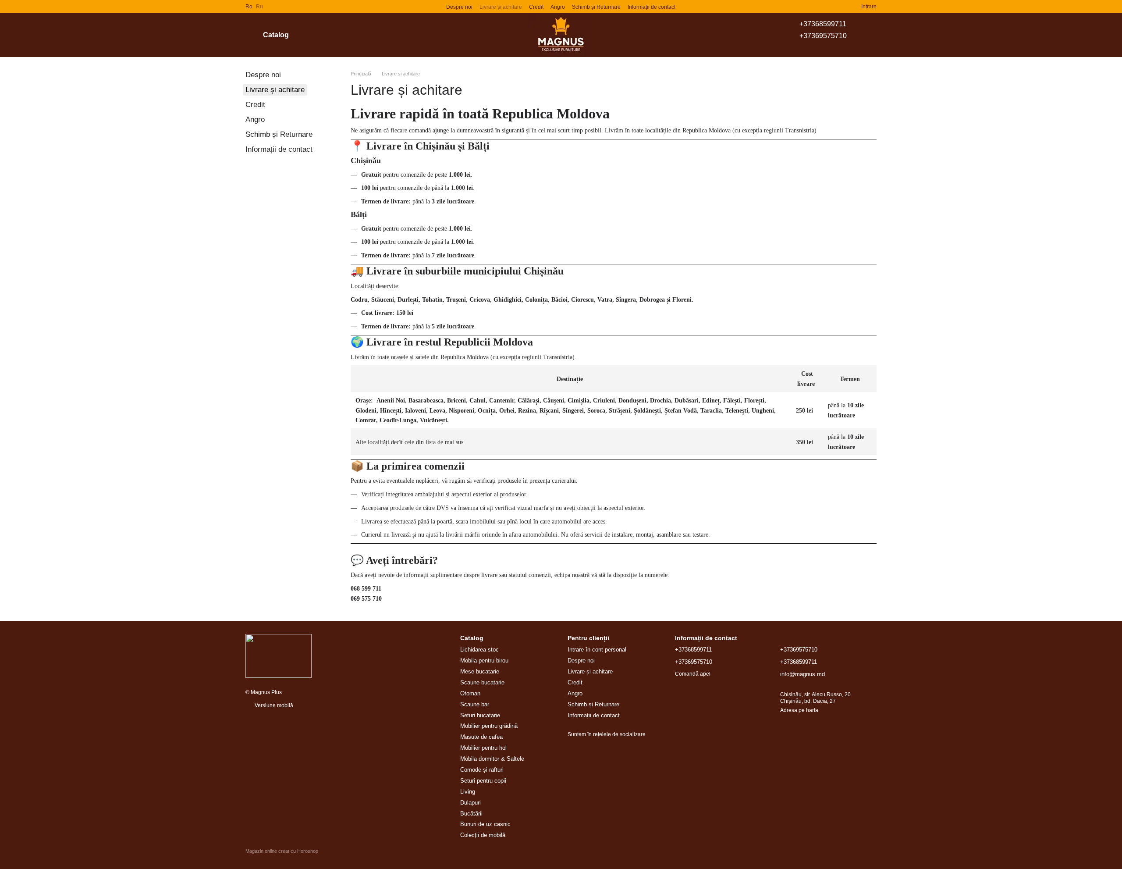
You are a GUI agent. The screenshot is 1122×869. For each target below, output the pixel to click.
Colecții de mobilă (482, 835)
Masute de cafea (481, 737)
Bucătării (471, 813)
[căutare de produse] (322, 35)
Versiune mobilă (273, 705)
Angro (557, 7)
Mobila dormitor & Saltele (492, 758)
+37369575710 (823, 35)
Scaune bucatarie (482, 682)
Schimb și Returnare (596, 7)
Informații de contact (651, 7)
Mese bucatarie (479, 671)
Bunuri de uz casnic (485, 824)
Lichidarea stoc (479, 649)
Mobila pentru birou (484, 660)
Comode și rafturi (482, 769)
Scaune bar (474, 704)
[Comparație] (822, 6)
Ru (259, 6)
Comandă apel (817, 46)
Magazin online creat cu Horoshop (281, 851)
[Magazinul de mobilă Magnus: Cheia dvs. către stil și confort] (278, 655)
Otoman (470, 693)
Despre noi (459, 7)
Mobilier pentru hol (483, 747)
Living (467, 791)
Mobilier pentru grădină (489, 726)
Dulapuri (470, 802)
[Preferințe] (838, 6)
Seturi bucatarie (480, 715)
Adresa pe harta (799, 710)
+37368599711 (822, 24)
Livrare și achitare (500, 7)
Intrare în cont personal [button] (597, 649)
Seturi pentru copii (483, 780)
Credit (536, 7)
